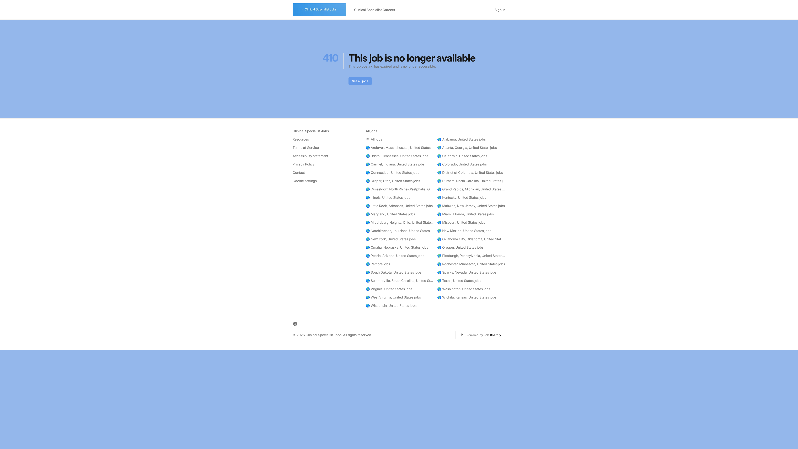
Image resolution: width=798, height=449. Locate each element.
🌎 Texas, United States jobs (459, 281)
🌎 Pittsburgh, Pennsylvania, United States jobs (471, 256)
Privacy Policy (304, 164)
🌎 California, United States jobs (462, 156)
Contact (299, 172)
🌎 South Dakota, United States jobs (393, 272)
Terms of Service (306, 148)
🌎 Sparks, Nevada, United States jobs (466, 272)
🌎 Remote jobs (378, 264)
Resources (301, 139)
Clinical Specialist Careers (374, 10)
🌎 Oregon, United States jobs (460, 247)
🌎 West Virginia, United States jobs (393, 297)
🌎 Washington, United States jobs (463, 289)
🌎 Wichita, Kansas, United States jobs (466, 297)
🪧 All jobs (374, 139)
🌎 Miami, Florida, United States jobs (465, 214)
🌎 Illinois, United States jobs (388, 197)
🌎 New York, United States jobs (391, 239)
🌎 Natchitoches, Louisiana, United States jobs (400, 231)
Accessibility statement (310, 156)
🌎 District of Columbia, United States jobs (470, 172)
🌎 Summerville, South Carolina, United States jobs (400, 281)
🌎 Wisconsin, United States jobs (391, 305)
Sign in (500, 10)
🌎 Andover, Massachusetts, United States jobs (400, 148)
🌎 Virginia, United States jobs (389, 289)
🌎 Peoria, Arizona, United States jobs (395, 256)
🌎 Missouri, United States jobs (461, 222)
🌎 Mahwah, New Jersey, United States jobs (471, 206)
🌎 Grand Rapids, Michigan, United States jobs (471, 189)
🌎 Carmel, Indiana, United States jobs (395, 164)
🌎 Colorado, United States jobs (462, 164)
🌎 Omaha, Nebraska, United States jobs (397, 247)
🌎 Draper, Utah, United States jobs (393, 181)
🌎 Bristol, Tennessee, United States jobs (397, 156)
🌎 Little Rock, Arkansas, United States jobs (399, 206)
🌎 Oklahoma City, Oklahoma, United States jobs (471, 239)
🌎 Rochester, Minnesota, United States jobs (471, 264)
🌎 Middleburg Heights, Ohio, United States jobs (400, 222)
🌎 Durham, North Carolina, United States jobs (471, 181)
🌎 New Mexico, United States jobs (464, 231)
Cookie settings (305, 181)
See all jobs (360, 81)
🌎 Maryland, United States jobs (390, 214)
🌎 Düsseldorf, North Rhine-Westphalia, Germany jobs (400, 189)
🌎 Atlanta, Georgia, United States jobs (467, 148)
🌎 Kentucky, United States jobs (461, 197)
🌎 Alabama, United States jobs (461, 139)
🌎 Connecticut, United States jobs (392, 172)
